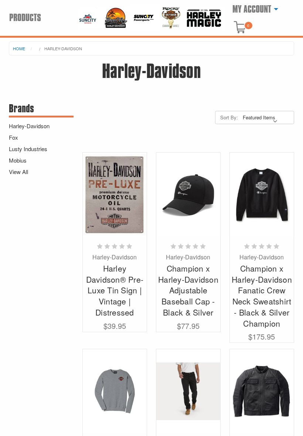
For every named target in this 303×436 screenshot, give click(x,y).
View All (18, 172)
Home (19, 48)
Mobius (18, 160)
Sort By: (229, 117)
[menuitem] (253, 9)
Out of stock (115, 194)
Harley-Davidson (63, 48)
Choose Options (188, 391)
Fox (13, 137)
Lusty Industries (28, 149)
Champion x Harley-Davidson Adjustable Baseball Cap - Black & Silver (188, 290)
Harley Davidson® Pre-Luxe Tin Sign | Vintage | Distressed (115, 290)
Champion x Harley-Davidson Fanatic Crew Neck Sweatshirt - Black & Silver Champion (262, 296)
